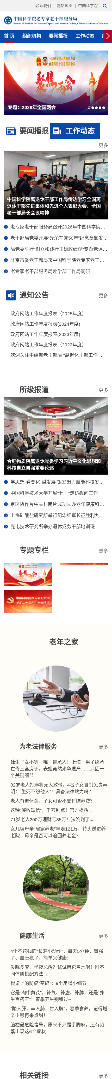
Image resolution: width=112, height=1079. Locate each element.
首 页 (9, 36)
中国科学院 (88, 5)
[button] (89, 107)
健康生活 (32, 935)
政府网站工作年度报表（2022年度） (48, 344)
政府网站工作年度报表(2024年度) (45, 324)
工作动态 (85, 36)
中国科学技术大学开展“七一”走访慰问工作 (54, 493)
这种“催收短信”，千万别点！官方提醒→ (51, 810)
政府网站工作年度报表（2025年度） (48, 313)
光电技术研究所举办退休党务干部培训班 (52, 526)
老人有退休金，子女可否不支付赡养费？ (52, 801)
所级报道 (34, 390)
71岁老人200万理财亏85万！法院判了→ (52, 819)
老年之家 (63, 642)
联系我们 (43, 5)
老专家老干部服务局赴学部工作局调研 (50, 271)
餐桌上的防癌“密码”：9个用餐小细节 (48, 983)
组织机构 (31, 36)
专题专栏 (34, 550)
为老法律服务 (38, 746)
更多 (103, 145)
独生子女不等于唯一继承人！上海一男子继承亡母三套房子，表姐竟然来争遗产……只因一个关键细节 (57, 769)
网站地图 (64, 5)
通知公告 (34, 295)
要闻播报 (58, 36)
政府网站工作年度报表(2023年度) (45, 334)
